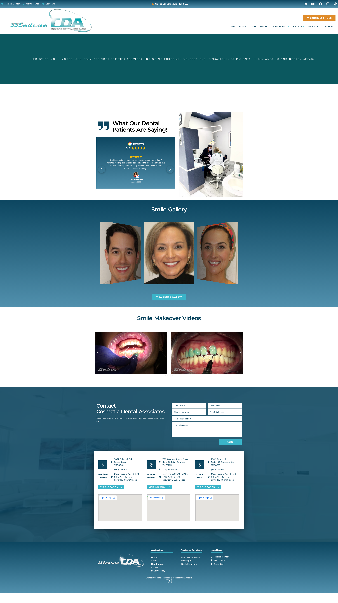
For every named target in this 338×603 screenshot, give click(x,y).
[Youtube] (312, 3)
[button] (101, 169)
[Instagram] (305, 3)
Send (230, 441)
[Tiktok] (335, 3)
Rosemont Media (183, 577)
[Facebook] (320, 3)
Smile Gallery (259, 26)
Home (233, 26)
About (242, 26)
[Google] (327, 3)
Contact (329, 26)
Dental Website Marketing (159, 577)
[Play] (131, 353)
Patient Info (279, 26)
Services (297, 26)
